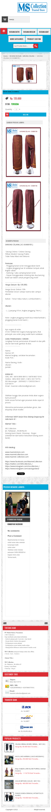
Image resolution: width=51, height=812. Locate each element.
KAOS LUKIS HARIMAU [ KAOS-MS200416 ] (29, 756)
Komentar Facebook (15, 524)
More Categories (16, 39)
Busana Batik (14, 31)
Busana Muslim (29, 31)
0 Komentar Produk (14, 519)
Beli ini (25, 114)
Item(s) (11, 19)
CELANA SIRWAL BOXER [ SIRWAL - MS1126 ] (30, 744)
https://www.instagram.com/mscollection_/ (22, 466)
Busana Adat (44, 31)
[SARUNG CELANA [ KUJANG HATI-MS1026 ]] (17, 504)
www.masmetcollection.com (16, 454)
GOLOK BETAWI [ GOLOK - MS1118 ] (27, 781)
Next (46, 623)
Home (5, 56)
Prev (4, 623)
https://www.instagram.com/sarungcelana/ (22, 468)
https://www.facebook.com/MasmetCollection (23, 461)
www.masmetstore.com (15, 452)
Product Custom (34, 39)
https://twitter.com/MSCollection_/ (19, 464)
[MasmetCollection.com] (32, 7)
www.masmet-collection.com (17, 457)
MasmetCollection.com (26, 810)
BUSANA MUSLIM (15, 56)
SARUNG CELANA (28, 56)
